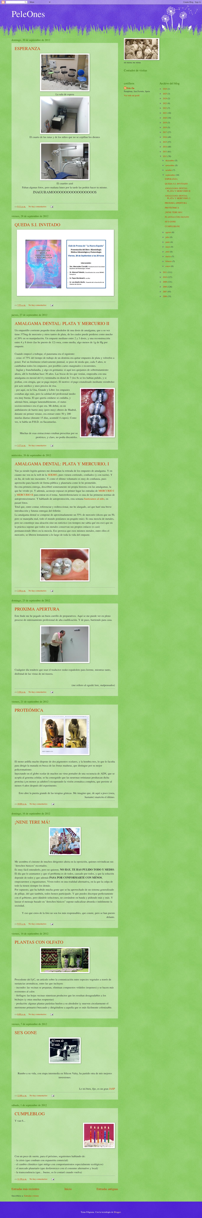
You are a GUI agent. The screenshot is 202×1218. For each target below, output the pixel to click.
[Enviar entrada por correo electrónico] (51, 206)
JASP (112, 1088)
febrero (168, 261)
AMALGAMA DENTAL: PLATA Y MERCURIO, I (62, 464)
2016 (165, 136)
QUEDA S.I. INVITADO (37, 224)
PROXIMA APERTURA (37, 609)
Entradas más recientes (25, 1189)
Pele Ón (130, 88)
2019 (165, 122)
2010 (165, 277)
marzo (168, 256)
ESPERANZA (27, 48)
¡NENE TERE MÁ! (32, 822)
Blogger (117, 1211)
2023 (165, 103)
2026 (165, 88)
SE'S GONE (26, 1032)
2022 (165, 107)
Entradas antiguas (107, 1189)
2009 (165, 281)
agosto (168, 232)
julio (167, 237)
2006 (165, 296)
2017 (165, 132)
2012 (165, 156)
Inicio (68, 1189)
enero (168, 266)
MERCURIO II (25, 494)
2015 (165, 141)
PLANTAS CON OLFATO (39, 942)
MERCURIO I (106, 490)
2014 (165, 146)
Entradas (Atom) (31, 1195)
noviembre (170, 165)
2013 (165, 151)
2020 (165, 117)
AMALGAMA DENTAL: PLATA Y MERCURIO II (62, 323)
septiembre (170, 174)
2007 (165, 291)
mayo (168, 246)
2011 (165, 272)
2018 (165, 127)
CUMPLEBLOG (30, 1113)
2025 (165, 93)
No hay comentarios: (38, 206)
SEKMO (52, 474)
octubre (169, 169)
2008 (165, 286)
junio (167, 241)
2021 (165, 112)
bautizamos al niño (93, 498)
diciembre (170, 160)
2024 (165, 98)
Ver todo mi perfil (131, 95)
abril (167, 251)
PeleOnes (28, 14)
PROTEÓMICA (29, 710)
